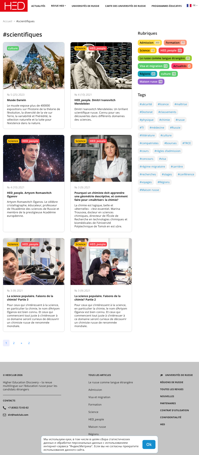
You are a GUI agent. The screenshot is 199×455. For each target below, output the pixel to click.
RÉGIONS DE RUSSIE (171, 382)
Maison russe (151, 81)
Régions (147, 74)
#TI (142, 127)
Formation (175, 42)
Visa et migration (153, 66)
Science (147, 50)
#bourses (170, 143)
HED (162, 424)
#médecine (157, 127)
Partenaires (168, 403)
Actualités (38, 6)
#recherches (148, 174)
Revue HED (57, 5)
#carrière (177, 166)
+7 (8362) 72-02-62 (18, 407)
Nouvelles (167, 396)
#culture (166, 135)
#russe (180, 120)
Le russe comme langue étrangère (164, 58)
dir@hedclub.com (18, 414)
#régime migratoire (152, 166)
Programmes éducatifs (167, 6)
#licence (163, 104)
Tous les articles (99, 375)
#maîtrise (181, 104)
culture (168, 74)
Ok (149, 444)
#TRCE (186, 143)
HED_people (171, 50)
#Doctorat (146, 112)
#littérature (147, 135)
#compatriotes (149, 143)
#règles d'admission (167, 151)
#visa (162, 158)
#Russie (175, 127)
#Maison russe (149, 190)
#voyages (146, 182)
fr (194, 5)
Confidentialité (170, 417)
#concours (146, 158)
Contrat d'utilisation (174, 410)
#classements (167, 112)
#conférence (186, 174)
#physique (147, 120)
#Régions (164, 182)
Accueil (7, 21)
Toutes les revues (171, 389)
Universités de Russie (85, 6)
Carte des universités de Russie (125, 6)
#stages (167, 174)
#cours (144, 151)
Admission (149, 42)
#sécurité (146, 104)
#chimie (164, 120)
